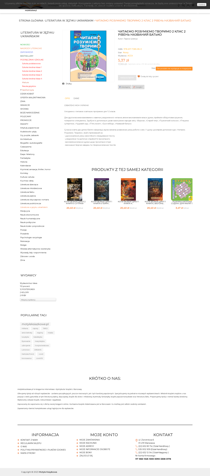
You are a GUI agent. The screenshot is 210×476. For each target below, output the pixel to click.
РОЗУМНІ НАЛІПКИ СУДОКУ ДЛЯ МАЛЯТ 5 (182, 202)
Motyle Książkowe (48, 472)
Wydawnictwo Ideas (28, 283)
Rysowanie (26, 341)
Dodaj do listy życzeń (149, 76)
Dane (76, 98)
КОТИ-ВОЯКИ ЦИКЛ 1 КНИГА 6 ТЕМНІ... (101, 202)
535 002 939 (144, 449)
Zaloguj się (86, 456)
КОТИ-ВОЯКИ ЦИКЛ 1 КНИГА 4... (128, 202)
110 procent (25, 286)
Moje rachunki (88, 443)
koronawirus (26, 358)
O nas (24, 446)
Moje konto (104, 434)
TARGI (45, 328)
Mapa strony (28, 453)
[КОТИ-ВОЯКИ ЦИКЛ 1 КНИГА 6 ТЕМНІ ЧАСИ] (101, 189)
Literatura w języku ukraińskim (69, 20)
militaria (25, 328)
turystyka (25, 337)
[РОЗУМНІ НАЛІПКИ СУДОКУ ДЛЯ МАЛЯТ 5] (182, 189)
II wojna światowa (42, 345)
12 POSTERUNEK (27, 289)
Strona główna (31, 20)
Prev (186, 169)
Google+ (139, 87)
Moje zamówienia (89, 440)
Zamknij (201, 5)
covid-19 (39, 358)
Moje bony (85, 452)
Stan (120, 52)
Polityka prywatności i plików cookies (43, 450)
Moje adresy (86, 446)
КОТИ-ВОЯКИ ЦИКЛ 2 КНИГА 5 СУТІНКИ (74, 202)
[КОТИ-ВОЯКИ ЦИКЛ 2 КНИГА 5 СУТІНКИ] (75, 189)
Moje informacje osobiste (94, 449)
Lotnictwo (26, 350)
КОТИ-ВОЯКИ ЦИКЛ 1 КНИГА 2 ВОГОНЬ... (155, 202)
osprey (35, 328)
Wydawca (122, 56)
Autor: (120, 39)
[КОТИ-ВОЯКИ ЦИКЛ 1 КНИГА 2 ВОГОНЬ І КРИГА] (155, 189)
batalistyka (38, 337)
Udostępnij (125, 87)
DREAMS (37, 350)
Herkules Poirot (28, 354)
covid (41, 354)
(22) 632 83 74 (145, 446)
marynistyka (39, 341)
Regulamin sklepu (31, 443)
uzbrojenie (26, 345)
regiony (40, 333)
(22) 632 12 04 (145, 452)
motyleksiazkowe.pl (35, 324)
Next (190, 169)
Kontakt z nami (29, 440)
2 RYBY (23, 295)
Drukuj (68, 84)
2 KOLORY (24, 292)
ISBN (120, 49)
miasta (50, 333)
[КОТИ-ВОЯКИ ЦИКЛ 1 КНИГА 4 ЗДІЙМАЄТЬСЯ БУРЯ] (128, 189)
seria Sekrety (27, 333)
